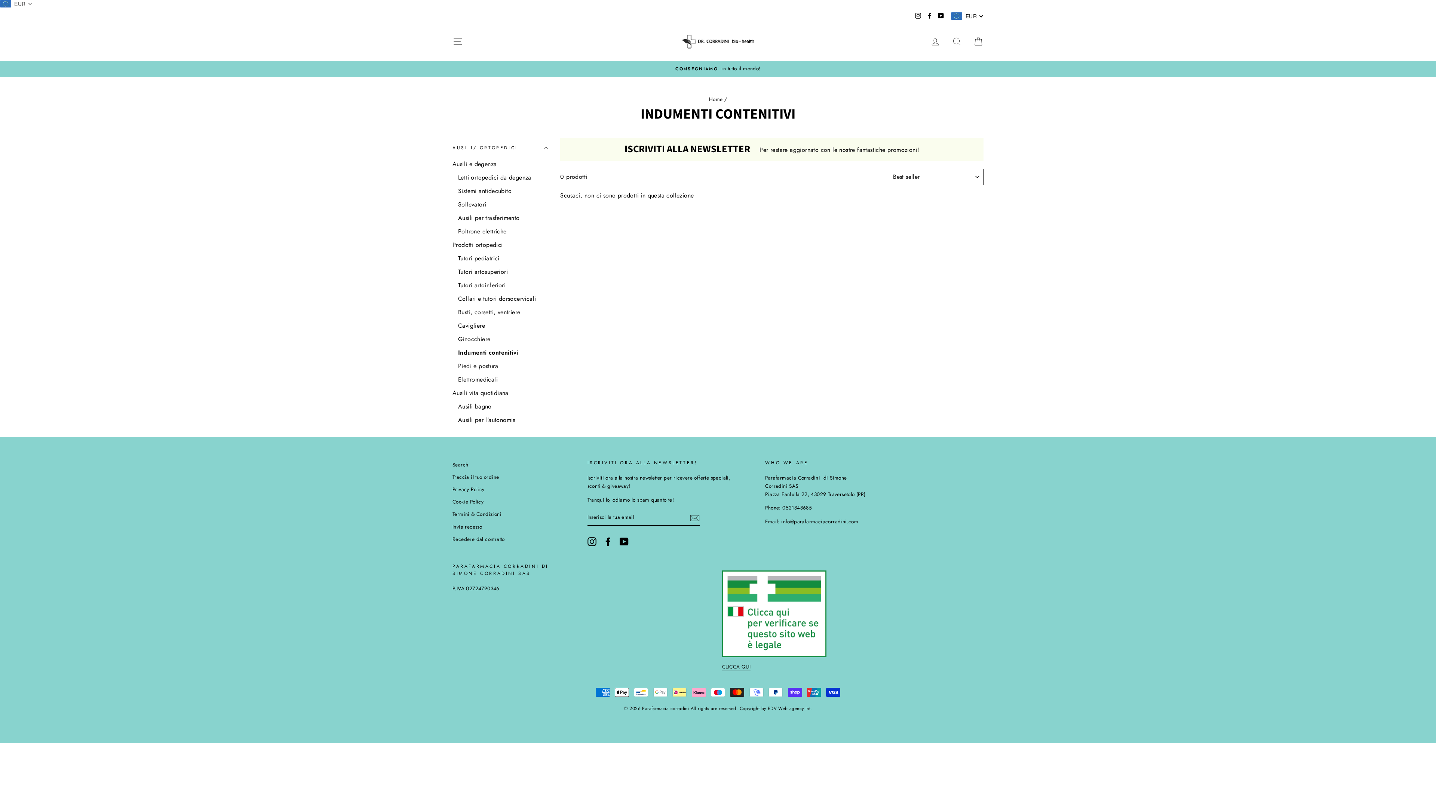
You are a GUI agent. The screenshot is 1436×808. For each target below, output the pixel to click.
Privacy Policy (468, 489)
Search (460, 464)
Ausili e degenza (474, 164)
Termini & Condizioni (476, 514)
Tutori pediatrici (479, 258)
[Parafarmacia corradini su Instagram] (591, 541)
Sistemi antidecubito (485, 191)
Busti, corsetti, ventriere (489, 312)
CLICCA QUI (736, 666)
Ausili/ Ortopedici (485, 147)
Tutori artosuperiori (483, 271)
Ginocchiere (474, 339)
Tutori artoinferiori (482, 285)
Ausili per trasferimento (489, 218)
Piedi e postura (478, 366)
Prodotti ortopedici (477, 245)
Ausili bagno (475, 406)
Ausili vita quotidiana (480, 393)
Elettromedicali (478, 379)
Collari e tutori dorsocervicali (497, 298)
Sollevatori (472, 204)
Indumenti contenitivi (488, 352)
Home (716, 99)
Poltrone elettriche (482, 231)
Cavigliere (471, 325)
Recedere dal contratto (478, 539)
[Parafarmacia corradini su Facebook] (608, 541)
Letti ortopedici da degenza (494, 177)
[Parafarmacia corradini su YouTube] (624, 541)
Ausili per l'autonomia (487, 420)
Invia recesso (467, 526)
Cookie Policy (468, 501)
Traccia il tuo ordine (475, 477)
